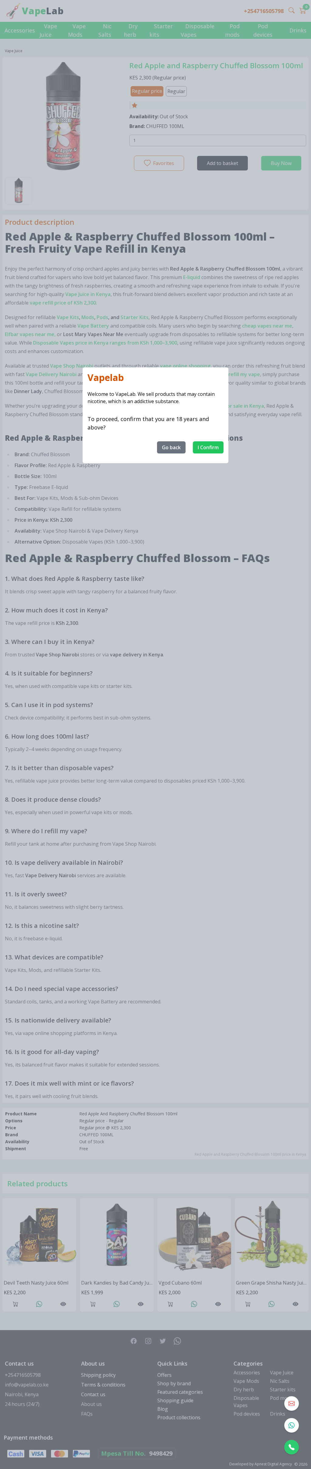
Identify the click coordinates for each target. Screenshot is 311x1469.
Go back (171, 447)
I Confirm (208, 447)
